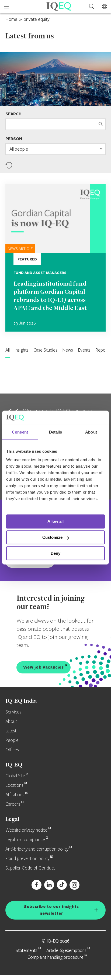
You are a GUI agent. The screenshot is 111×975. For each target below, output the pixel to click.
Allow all (55, 521)
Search (13, 114)
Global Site (15, 776)
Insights (22, 350)
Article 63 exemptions (66, 950)
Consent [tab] (20, 432)
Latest (10, 731)
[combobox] (55, 149)
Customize (52, 537)
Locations (14, 785)
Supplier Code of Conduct (30, 868)
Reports (103, 350)
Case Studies (45, 350)
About (11, 721)
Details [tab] (55, 432)
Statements (26, 950)
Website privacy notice (26, 830)
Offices (12, 750)
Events (84, 350)
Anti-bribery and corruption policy (36, 849)
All (7, 350)
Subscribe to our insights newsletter (51, 910)
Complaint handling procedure (55, 957)
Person (13, 138)
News (67, 350)
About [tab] (91, 432)
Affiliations (14, 795)
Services (13, 712)
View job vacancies (43, 667)
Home (11, 19)
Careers (12, 804)
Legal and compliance (25, 839)
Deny (55, 553)
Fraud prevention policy (27, 858)
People (12, 740)
